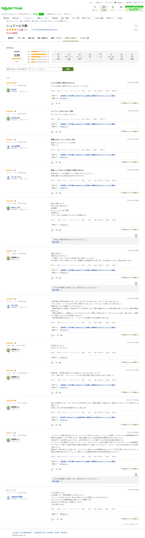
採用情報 (50, 532)
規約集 (57, 532)
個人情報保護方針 (26, 532)
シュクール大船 (16, 26)
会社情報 (15, 532)
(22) (71, 38)
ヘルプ (91, 2)
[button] (27, 90)
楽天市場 (128, 2)
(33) (42, 38)
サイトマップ (108, 2)
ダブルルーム (64, 98)
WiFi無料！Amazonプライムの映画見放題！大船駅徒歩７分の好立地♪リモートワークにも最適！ (88, 417)
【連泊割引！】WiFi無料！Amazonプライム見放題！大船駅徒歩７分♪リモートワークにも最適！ (88, 96)
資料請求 (64, 532)
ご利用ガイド (99, 2)
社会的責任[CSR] (39, 532)
